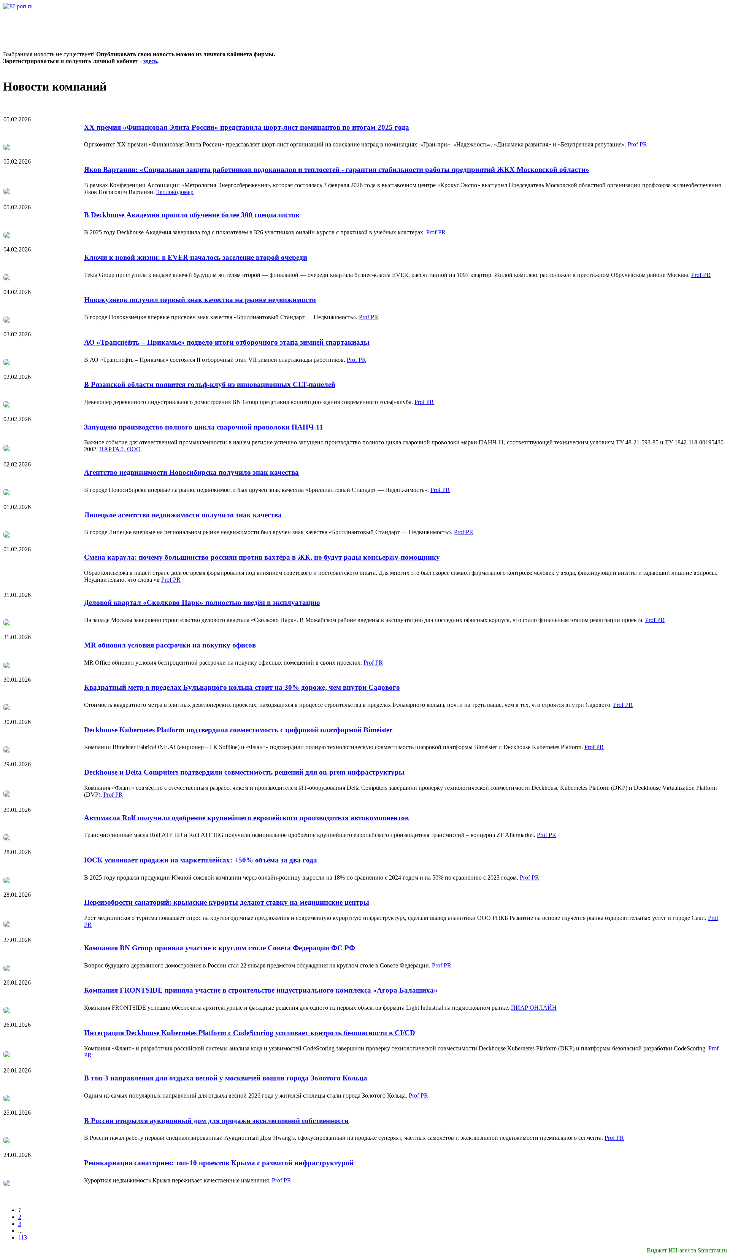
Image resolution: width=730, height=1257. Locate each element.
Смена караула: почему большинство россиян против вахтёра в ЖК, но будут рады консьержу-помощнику (262, 557)
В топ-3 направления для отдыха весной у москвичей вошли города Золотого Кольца (225, 1078)
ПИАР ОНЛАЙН (534, 1007)
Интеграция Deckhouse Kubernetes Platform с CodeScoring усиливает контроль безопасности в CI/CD (249, 1033)
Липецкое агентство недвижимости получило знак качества (183, 515)
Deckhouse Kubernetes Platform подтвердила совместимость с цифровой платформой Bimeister (238, 730)
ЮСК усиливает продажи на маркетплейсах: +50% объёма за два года (200, 860)
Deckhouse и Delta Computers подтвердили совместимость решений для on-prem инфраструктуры (244, 772)
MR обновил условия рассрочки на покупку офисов (170, 645)
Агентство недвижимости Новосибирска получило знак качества (191, 472)
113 (22, 1237)
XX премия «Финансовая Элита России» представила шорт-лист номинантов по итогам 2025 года (246, 127)
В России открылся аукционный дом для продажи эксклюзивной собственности (216, 1121)
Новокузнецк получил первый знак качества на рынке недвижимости (200, 300)
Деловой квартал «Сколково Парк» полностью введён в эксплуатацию (202, 602)
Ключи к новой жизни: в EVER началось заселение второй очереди (195, 257)
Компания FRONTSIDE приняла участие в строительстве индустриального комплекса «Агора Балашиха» (261, 990)
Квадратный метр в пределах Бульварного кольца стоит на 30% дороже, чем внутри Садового (242, 687)
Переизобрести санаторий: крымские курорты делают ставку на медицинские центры (226, 902)
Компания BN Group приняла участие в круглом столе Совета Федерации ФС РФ (219, 948)
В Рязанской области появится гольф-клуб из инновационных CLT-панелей (209, 384)
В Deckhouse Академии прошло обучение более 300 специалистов (191, 215)
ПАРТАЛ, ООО (120, 449)
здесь (150, 61)
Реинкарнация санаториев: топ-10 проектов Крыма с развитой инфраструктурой (219, 1163)
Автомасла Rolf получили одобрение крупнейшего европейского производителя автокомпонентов (246, 818)
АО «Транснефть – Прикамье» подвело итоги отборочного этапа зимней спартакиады (227, 342)
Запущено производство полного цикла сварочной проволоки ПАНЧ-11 (203, 427)
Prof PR (637, 144)
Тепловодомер (175, 192)
